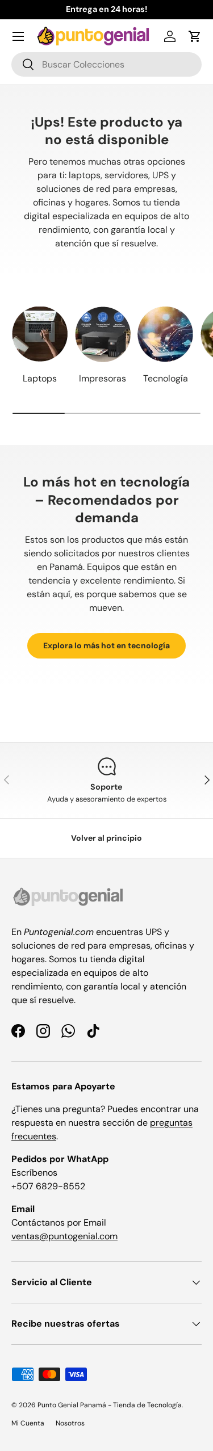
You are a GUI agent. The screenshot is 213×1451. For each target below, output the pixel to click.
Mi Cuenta (27, 1423)
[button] (194, 36)
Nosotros (70, 1423)
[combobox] (106, 64)
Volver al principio (106, 838)
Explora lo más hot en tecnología (106, 645)
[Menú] (18, 36)
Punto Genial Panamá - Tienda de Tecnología (109, 1405)
